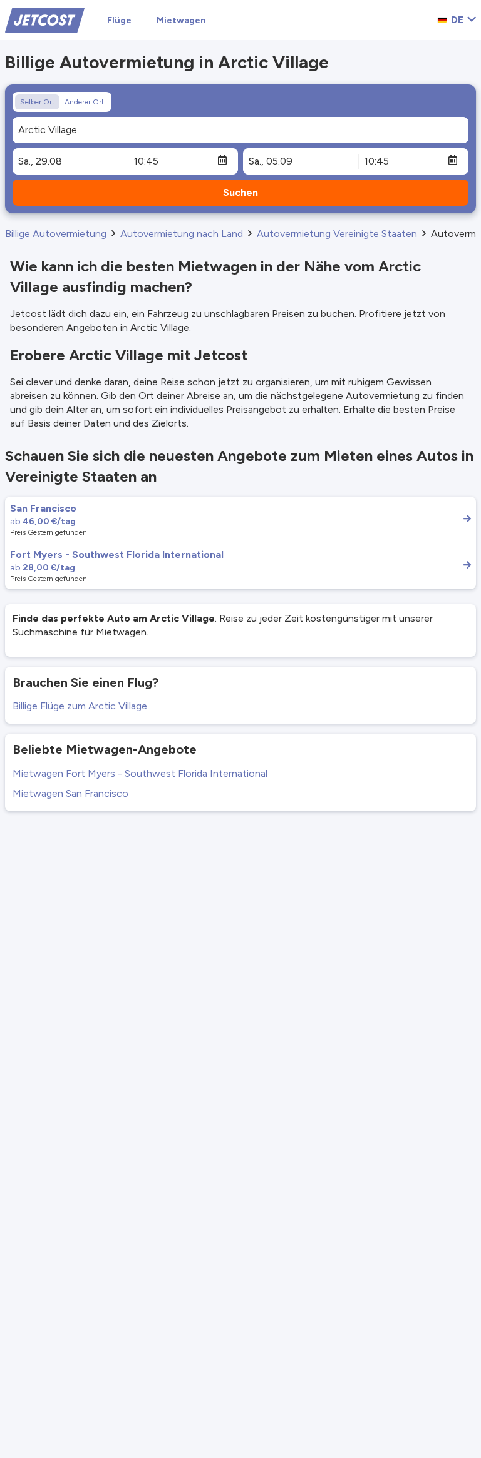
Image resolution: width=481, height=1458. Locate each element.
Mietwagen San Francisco (70, 793)
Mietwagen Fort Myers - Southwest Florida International (140, 773)
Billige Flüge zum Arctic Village (80, 706)
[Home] (45, 19)
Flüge (119, 20)
